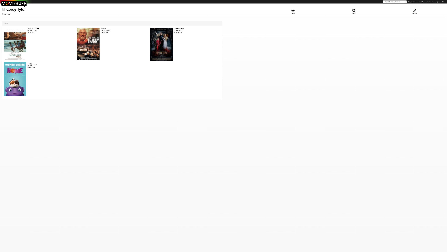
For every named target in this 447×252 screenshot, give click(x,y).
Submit (420, 2)
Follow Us (429, 2)
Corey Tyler (16, 9)
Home (29, 63)
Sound (6, 23)
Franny (103, 28)
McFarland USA (33, 28)
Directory (411, 2)
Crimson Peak (179, 28)
